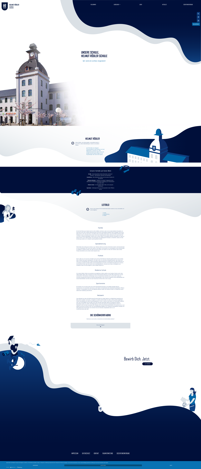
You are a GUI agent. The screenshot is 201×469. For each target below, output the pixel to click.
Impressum (74, 453)
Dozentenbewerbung (123, 453)
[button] (117, 4)
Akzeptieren (103, 465)
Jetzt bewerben (147, 363)
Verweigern (35, 465)
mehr (171, 465)
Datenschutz (86, 453)
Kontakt (96, 453)
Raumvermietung (107, 453)
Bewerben (196, 24)
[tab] (100, 325)
